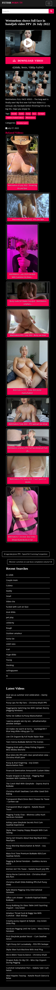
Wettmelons (30, 117)
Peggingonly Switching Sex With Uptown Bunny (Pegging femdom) (27, 709)
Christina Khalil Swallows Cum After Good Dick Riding (27, 792)
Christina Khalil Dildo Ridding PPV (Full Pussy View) (26, 883)
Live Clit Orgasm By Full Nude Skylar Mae (24, 736)
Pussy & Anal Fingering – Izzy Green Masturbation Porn (22, 763)
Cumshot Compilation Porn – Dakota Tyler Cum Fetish (27, 969)
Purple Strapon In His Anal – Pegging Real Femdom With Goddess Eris (25, 777)
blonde (14, 114)
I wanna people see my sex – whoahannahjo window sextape (26, 722)
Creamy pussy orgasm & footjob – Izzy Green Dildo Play (26, 922)
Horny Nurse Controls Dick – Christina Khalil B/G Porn (26, 875)
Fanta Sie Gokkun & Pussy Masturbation (24, 715)
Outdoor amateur (14, 633)
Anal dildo (10, 612)
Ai (7, 676)
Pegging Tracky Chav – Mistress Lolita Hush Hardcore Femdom (25, 815)
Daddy (9, 591)
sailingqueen (12, 670)
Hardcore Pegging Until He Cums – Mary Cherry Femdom (27, 929)
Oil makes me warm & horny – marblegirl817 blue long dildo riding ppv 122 (26, 730)
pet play (9, 617)
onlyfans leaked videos (15, 117)
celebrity (10, 622)
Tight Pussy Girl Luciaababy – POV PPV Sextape (27, 944)
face (34, 114)
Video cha (10, 601)
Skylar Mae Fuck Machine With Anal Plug (24, 949)
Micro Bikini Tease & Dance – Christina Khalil (26, 954)
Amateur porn (22, 123)
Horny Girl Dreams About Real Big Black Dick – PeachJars (27, 839)
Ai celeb (9, 575)
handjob (41, 114)
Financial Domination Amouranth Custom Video (27, 770)
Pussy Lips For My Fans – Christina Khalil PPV (26, 702)
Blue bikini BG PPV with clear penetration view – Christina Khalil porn (28, 756)
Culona (9, 585)
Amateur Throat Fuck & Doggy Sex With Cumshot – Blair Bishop (24, 914)
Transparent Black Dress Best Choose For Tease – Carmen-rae (27, 800)
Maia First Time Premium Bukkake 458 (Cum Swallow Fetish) (26, 854)
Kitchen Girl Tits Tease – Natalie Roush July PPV (27, 869)
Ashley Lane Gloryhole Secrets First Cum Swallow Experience (24, 823)
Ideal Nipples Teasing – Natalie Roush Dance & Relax (27, 976)
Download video (30, 60)
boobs (21, 114)
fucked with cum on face (17, 606)
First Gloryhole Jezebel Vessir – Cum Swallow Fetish (26, 937)
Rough (9, 628)
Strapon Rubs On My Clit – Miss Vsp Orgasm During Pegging (26, 961)
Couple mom (12, 580)
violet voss (10, 644)
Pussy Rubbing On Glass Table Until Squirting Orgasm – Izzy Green (26, 906)
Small (8, 596)
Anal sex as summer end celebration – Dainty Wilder (26, 696)
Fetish (12, 2)
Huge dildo (11, 654)
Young (9, 660)
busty (28, 114)
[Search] (51, 11)
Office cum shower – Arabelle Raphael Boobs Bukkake (26, 898)
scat (8, 649)
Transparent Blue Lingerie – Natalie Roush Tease (25, 808)
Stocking (10, 665)
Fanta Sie (10, 638)
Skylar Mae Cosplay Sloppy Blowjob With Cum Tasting (27, 831)
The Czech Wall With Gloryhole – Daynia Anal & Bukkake (27, 784)
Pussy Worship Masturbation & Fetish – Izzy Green (26, 846)
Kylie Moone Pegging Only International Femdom (24, 891)
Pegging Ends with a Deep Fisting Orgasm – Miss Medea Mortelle (26, 748)
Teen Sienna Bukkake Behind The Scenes (24, 742)
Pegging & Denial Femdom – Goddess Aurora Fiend (26, 862)
